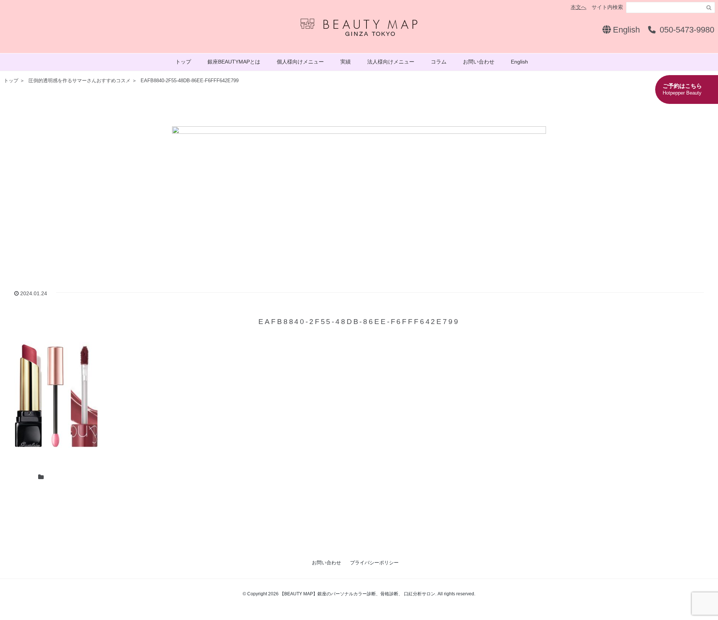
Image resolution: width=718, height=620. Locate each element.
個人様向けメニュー (300, 62)
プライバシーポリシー (374, 562)
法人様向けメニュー (390, 62)
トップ (183, 62)
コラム (439, 62)
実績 (345, 62)
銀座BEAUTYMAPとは (234, 62)
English (625, 29)
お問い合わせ (478, 62)
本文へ (578, 7)
